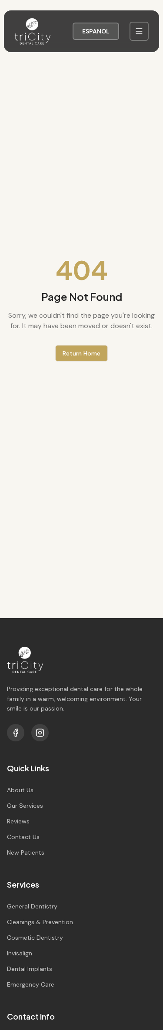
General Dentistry (32, 906)
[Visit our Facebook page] (15, 732)
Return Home (81, 353)
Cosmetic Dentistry (35, 937)
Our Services (25, 806)
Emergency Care (30, 984)
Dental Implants (29, 969)
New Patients (25, 852)
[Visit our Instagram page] (40, 732)
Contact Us (23, 837)
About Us (20, 790)
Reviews (18, 821)
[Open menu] (139, 31)
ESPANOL (96, 31)
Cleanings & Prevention (40, 922)
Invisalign (19, 953)
